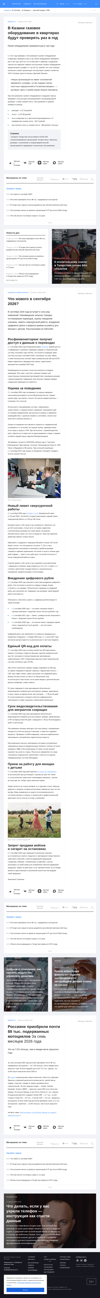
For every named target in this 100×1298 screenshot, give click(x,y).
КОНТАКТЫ (31, 1259)
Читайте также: (14, 188)
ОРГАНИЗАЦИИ (48, 1269)
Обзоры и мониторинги (18, 292)
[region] (25, 1284)
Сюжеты (27, 4)
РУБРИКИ (31, 1267)
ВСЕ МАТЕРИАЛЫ (33, 1263)
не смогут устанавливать (47, 772)
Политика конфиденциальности (11, 1268)
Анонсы (6, 10)
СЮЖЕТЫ (31, 1265)
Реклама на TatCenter (85, 22)
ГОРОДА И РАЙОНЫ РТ (50, 1260)
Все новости (11, 280)
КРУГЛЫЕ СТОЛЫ (65, 1257)
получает (45, 347)
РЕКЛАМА (63, 1263)
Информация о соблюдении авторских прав (13, 1263)
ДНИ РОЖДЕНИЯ (49, 1272)
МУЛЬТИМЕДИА (33, 1270)
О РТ (45, 1257)
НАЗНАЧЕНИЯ (48, 1267)
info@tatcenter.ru (81, 1257)
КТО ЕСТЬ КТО (48, 1264)
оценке (13, 1077)
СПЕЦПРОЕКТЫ (65, 1259)
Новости (11, 21)
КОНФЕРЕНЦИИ (65, 1267)
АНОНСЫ (63, 1265)
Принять (25, 1290)
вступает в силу (32, 513)
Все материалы (40, 4)
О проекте (31, 1257)
